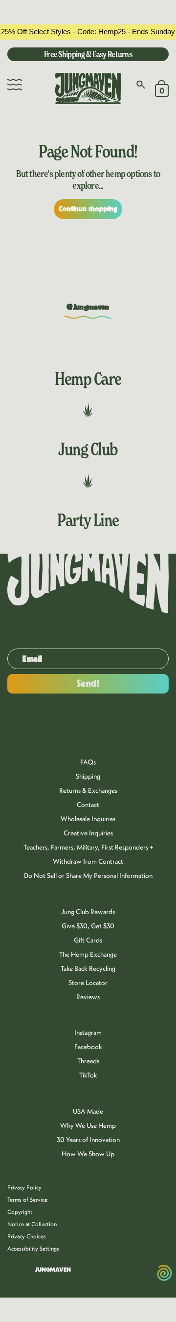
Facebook (88, 1046)
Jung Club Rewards (88, 911)
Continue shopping (88, 209)
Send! (88, 684)
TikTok (88, 1075)
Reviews (88, 996)
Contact (88, 804)
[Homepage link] (88, 88)
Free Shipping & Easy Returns (88, 54)
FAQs (88, 762)
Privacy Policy (24, 1187)
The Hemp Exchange (88, 954)
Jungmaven (53, 1269)
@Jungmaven (87, 307)
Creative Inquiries (88, 833)
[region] (88, 32)
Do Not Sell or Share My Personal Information (88, 875)
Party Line (88, 520)
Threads (88, 1060)
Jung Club (88, 449)
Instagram (88, 1032)
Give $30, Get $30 (88, 925)
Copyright (19, 1211)
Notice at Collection (32, 1224)
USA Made (88, 1111)
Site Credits (116, 1272)
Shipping (88, 776)
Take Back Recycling (88, 968)
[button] (14, 84)
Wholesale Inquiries (88, 818)
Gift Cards (88, 940)
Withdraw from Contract (88, 861)
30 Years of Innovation (88, 1139)
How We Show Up (88, 1153)
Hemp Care (88, 378)
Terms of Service (27, 1199)
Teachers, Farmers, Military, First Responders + (88, 847)
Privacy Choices (26, 1236)
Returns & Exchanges (88, 790)
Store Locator (88, 982)
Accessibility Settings (33, 1248)
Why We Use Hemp (88, 1125)
